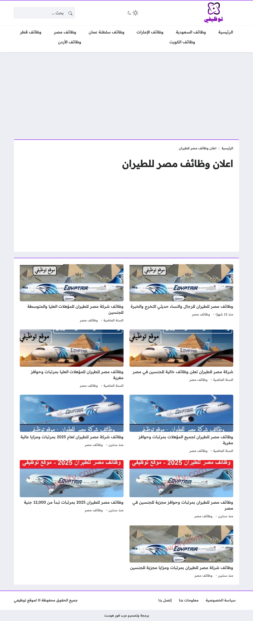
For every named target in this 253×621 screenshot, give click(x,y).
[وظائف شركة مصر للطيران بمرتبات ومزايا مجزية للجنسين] (181, 552)
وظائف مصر (201, 314)
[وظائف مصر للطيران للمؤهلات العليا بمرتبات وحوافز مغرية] (72, 359)
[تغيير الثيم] (132, 13)
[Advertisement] (126, 93)
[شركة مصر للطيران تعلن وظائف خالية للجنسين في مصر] (181, 359)
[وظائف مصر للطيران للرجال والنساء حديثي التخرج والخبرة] (181, 294)
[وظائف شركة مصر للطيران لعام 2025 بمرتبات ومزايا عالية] (72, 424)
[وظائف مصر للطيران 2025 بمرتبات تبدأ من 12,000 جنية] (72, 489)
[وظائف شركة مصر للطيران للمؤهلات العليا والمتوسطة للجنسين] (72, 294)
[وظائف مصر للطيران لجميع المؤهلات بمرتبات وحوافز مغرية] (181, 424)
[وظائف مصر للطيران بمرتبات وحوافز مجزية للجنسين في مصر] (181, 489)
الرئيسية (227, 148)
